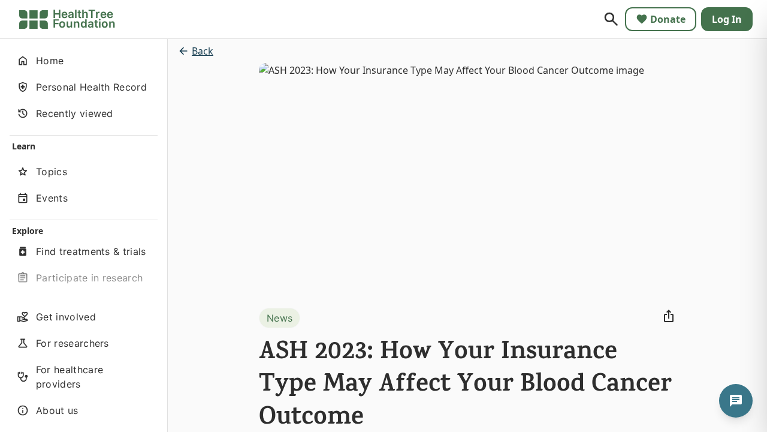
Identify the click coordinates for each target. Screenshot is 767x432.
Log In (727, 19)
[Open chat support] (736, 401)
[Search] (611, 19)
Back (202, 51)
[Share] (669, 316)
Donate (668, 19)
